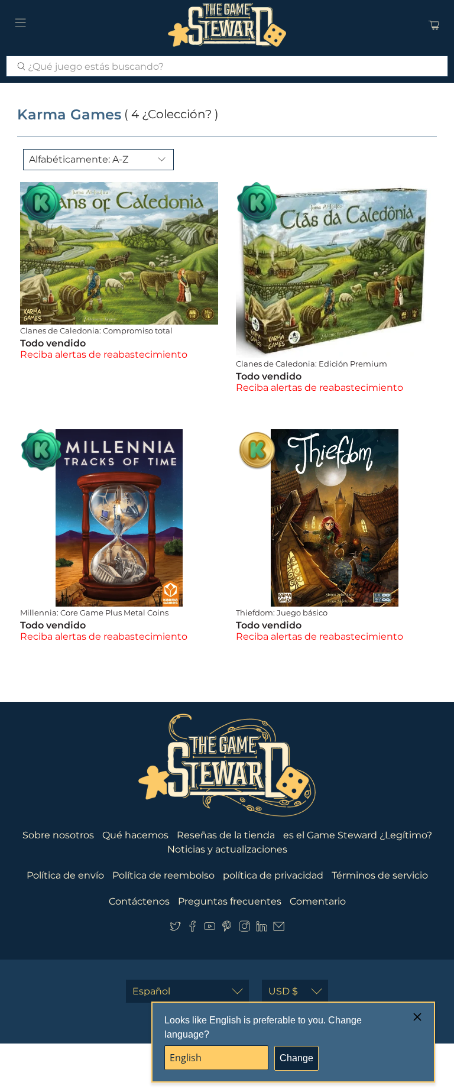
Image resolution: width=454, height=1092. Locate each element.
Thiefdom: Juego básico (281, 612)
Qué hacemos (135, 835)
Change (296, 1058)
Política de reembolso (163, 875)
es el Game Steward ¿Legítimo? (357, 835)
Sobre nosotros (58, 835)
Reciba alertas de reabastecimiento (103, 354)
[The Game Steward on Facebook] (192, 928)
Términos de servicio (380, 875)
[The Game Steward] (227, 25)
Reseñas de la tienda (226, 835)
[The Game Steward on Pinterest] (226, 928)
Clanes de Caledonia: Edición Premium (311, 363)
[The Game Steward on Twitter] (175, 928)
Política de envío (65, 875)
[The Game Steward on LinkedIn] (261, 928)
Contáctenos (139, 901)
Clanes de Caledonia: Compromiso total (96, 330)
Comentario (318, 901)
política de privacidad (273, 875)
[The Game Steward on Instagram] (244, 928)
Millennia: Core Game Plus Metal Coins (94, 612)
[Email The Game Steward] (278, 928)
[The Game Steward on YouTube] (209, 928)
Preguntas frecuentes (229, 901)
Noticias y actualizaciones (227, 849)
